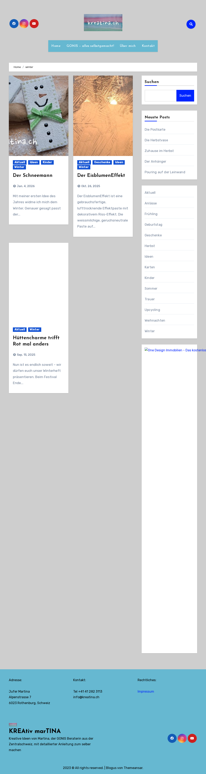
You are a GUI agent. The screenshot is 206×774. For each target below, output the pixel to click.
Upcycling (152, 310)
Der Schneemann (33, 175)
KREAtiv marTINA (35, 731)
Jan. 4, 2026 (25, 186)
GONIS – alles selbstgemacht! (90, 46)
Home (56, 46)
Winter (19, 167)
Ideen (34, 162)
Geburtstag (153, 225)
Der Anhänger (155, 161)
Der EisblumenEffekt (101, 175)
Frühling (151, 214)
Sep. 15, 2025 (25, 355)
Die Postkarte (155, 129)
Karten (150, 267)
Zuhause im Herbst (159, 151)
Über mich (128, 46)
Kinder (47, 162)
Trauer (150, 299)
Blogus (111, 768)
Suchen (152, 82)
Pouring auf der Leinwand (165, 172)
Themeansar (133, 768)
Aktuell (19, 162)
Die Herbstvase (156, 140)
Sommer (151, 288)
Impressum (146, 691)
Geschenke (102, 162)
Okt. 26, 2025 (90, 186)
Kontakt (148, 46)
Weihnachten (155, 320)
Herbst (150, 246)
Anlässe (151, 203)
